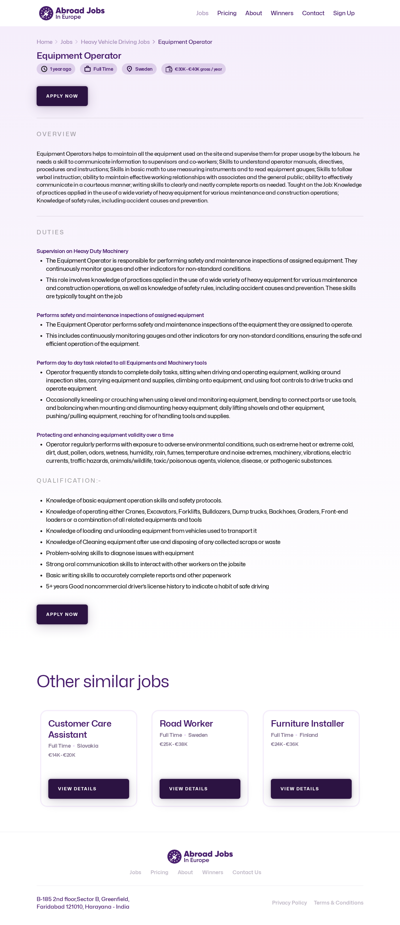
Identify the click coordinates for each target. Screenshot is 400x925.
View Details (77, 788)
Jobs (202, 13)
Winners (282, 13)
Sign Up (344, 13)
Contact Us (247, 872)
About (253, 13)
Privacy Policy (289, 903)
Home (44, 42)
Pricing (227, 13)
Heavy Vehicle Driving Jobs (115, 42)
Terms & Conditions (338, 903)
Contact (313, 13)
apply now (62, 96)
